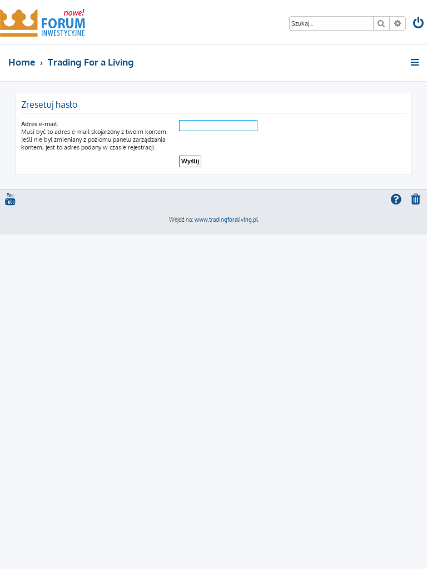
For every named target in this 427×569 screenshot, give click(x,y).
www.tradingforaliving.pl (226, 219)
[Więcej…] (415, 62)
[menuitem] (419, 24)
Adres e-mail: (39, 124)
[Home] (42, 22)
